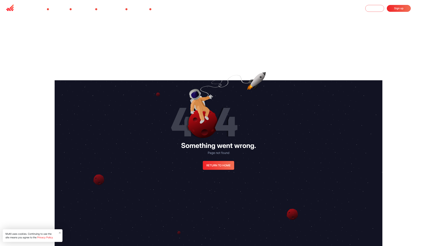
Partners (135, 9)
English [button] (424, 8)
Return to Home (218, 165)
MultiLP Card (108, 9)
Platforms (80, 9)
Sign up (398, 8)
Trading (55, 9)
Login (374, 8)
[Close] (60, 232)
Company (160, 9)
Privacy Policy (45, 237)
